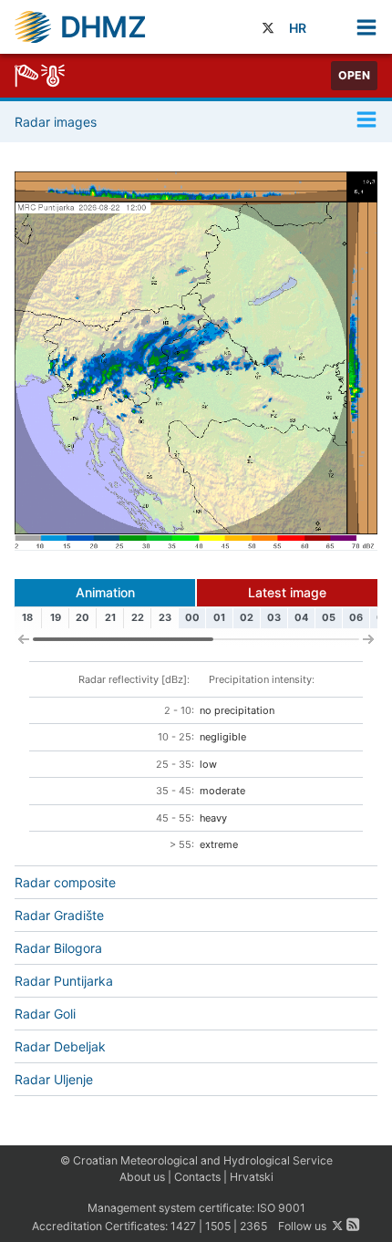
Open (354, 75)
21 (110, 617)
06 (356, 617)
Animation (105, 592)
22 (137, 617)
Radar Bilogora (58, 948)
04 (301, 617)
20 (82, 617)
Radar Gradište (59, 915)
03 (274, 617)
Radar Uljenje (54, 1079)
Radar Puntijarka (64, 980)
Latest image (287, 592)
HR (297, 28)
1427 (183, 1226)
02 (246, 617)
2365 (253, 1226)
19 (55, 617)
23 (165, 617)
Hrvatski (251, 1177)
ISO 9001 (281, 1208)
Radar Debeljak (60, 1046)
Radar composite (65, 882)
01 (219, 617)
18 (27, 617)
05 (328, 617)
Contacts (197, 1177)
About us (142, 1177)
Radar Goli (45, 1013)
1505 (218, 1226)
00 (192, 617)
